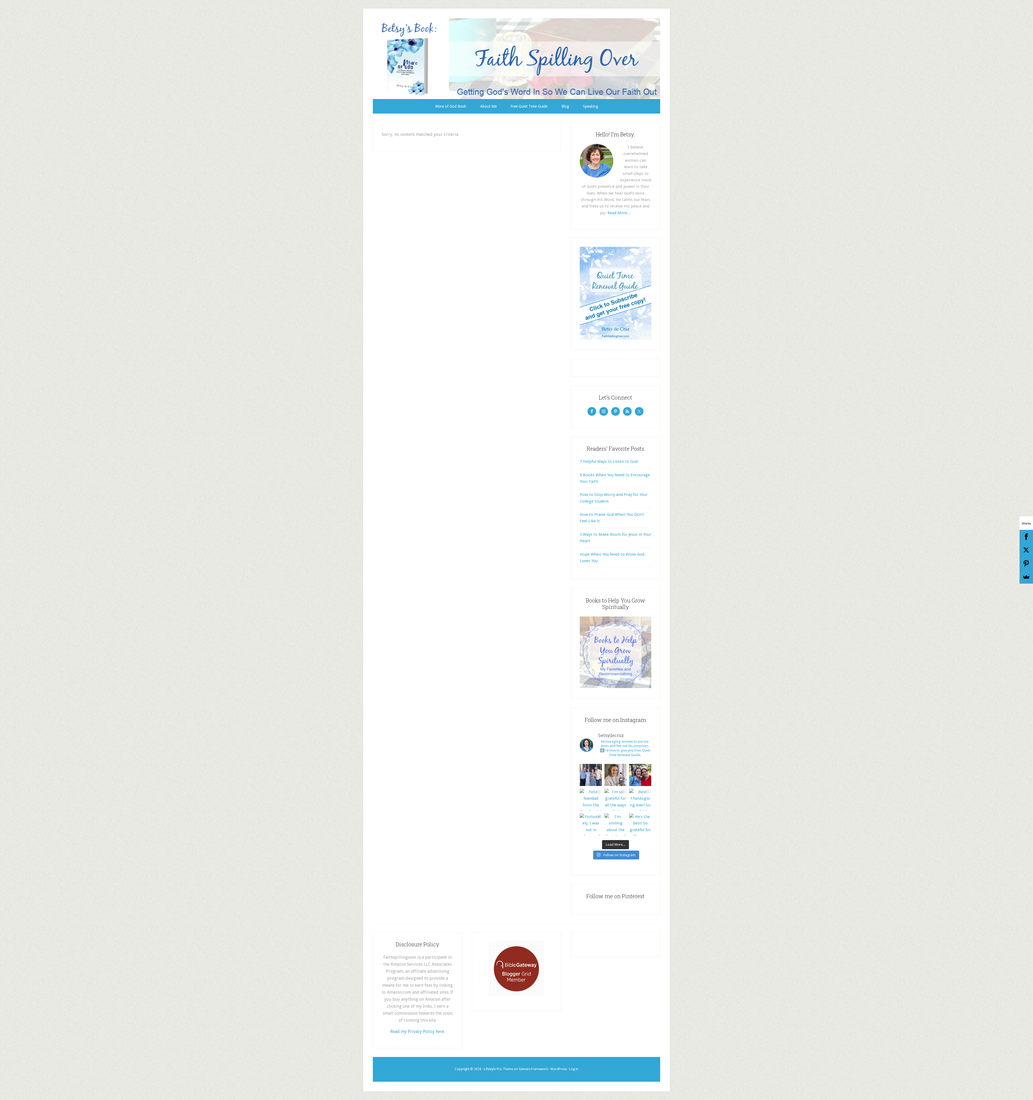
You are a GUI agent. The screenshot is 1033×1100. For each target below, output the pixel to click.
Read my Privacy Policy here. (417, 1031)
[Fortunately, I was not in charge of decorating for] (591, 824)
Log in (573, 1069)
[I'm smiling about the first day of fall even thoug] (615, 824)
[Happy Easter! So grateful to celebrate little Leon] (591, 775)
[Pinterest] (1026, 563)
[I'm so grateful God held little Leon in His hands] (615, 775)
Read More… (619, 212)
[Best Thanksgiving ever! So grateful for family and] (640, 800)
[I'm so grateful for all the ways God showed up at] (615, 800)
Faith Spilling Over (516, 58)
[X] (1026, 550)
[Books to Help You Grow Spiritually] (615, 686)
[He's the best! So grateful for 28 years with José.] (640, 824)
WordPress (558, 1069)
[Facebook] (1026, 536)
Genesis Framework (533, 1069)
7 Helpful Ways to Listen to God (609, 461)
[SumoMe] (1026, 577)
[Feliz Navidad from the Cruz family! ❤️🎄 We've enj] (591, 800)
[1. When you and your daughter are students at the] (640, 775)
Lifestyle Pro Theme (498, 1069)
